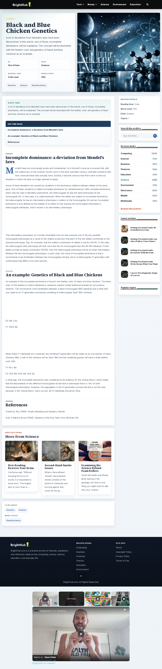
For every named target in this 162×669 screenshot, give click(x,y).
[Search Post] (155, 136)
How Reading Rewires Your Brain (21, 467)
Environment (119, 4)
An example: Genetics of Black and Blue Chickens (33, 136)
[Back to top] (81, 576)
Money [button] (91, 4)
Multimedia (139, 201)
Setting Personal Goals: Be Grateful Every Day (143, 228)
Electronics (139, 190)
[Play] (97, 598)
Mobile (139, 195)
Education (135, 4)
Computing (139, 153)
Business (139, 164)
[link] (36, 610)
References (13, 142)
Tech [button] (79, 4)
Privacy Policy (122, 556)
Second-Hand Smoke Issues (58, 467)
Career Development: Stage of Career (143, 274)
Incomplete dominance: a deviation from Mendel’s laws (35, 130)
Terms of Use (122, 560)
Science (105, 4)
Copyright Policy (124, 552)
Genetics (12, 85)
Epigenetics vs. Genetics (53, 610)
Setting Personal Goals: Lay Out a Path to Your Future (143, 240)
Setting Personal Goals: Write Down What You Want (144, 262)
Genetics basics (39, 85)
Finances (139, 169)
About (119, 547)
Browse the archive (131, 208)
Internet (139, 158)
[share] (124, 610)
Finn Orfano (14, 65)
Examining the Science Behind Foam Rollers (91, 468)
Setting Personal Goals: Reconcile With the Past (142, 251)
